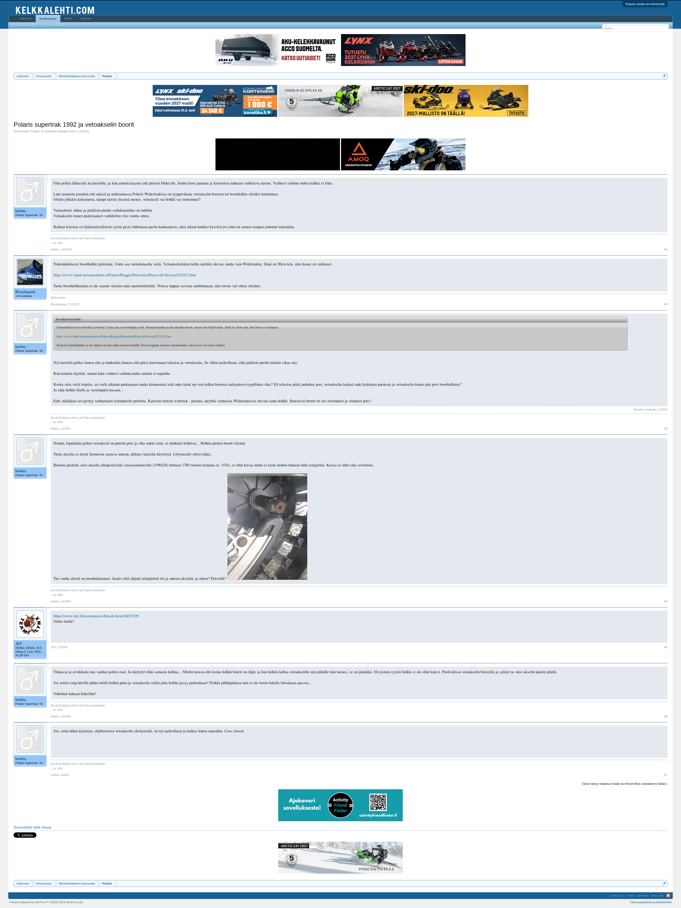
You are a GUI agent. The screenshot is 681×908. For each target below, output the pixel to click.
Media (68, 18)
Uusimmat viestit (53, 25)
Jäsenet (85, 18)
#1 (665, 249)
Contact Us (617, 895)
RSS (668, 895)
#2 (665, 304)
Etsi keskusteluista (25, 25)
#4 (665, 601)
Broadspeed (25, 292)
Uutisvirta (25, 18)
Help (630, 895)
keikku (72, 131)
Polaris (35, 131)
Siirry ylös (657, 895)
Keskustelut (48, 18)
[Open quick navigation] (664, 76)
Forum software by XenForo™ (46, 902)
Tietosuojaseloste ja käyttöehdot (650, 902)
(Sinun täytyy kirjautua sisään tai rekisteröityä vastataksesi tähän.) (624, 783)
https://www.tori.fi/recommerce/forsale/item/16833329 (96, 615)
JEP (18, 644)
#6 (665, 716)
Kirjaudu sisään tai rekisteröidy (645, 4)
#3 (665, 428)
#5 (665, 647)
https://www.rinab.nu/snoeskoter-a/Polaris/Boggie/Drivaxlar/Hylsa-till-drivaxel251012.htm (124, 274)
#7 (665, 774)
